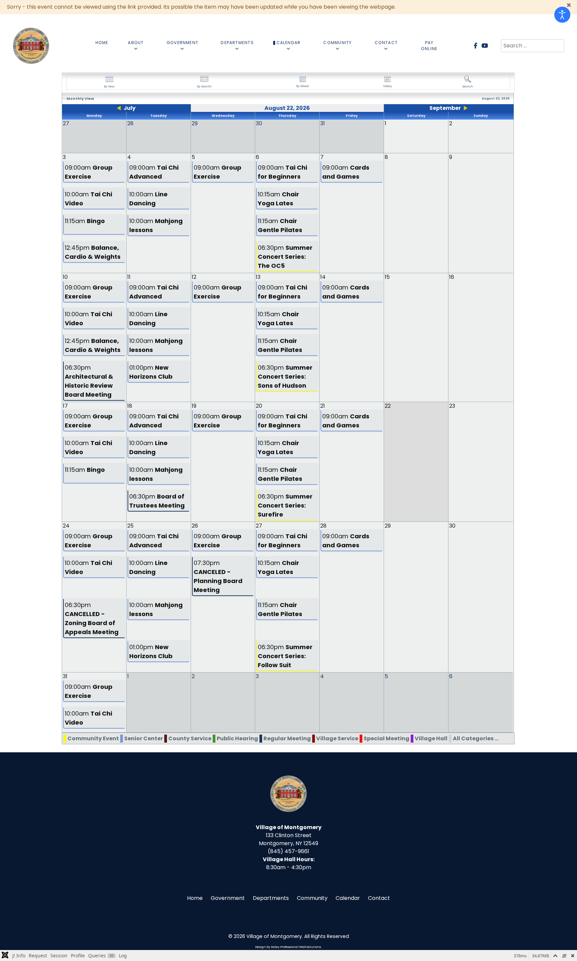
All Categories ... (476, 738)
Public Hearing (237, 738)
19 (194, 406)
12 (194, 277)
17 (65, 406)
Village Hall (431, 738)
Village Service (337, 738)
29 (388, 526)
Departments (271, 898)
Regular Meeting (287, 738)
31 (65, 676)
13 (258, 277)
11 (129, 277)
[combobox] (532, 45)
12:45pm (93, 252)
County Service (189, 738)
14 (323, 277)
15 (387, 277)
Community (312, 898)
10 (65, 277)
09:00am (89, 172)
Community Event (93, 738)
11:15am (85, 221)
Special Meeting (386, 738)
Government (228, 898)
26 (195, 526)
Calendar (348, 898)
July (130, 108)
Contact (379, 898)
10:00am (88, 198)
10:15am (278, 198)
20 (259, 406)
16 (451, 277)
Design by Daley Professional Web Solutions (288, 947)
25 (130, 526)
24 (66, 526)
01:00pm (151, 372)
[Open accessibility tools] (562, 15)
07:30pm (218, 576)
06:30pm (285, 256)
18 (129, 406)
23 (452, 406)
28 (323, 526)
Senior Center (143, 738)
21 (322, 406)
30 (452, 526)
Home (195, 898)
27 (259, 526)
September (445, 108)
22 (388, 406)
